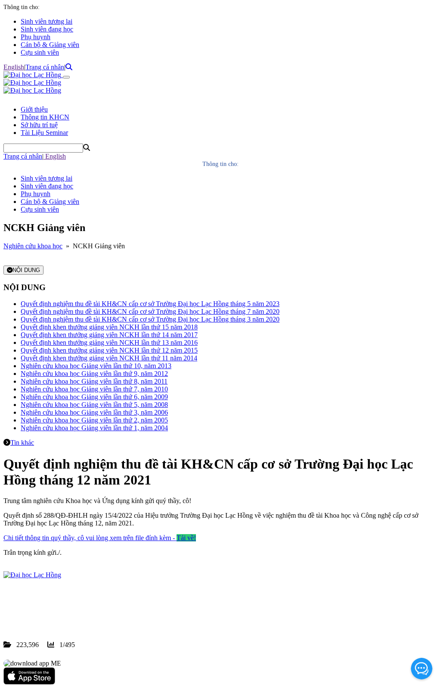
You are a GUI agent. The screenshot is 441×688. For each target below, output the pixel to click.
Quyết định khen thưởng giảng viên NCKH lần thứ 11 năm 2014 (109, 358)
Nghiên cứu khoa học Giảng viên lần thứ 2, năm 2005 (94, 420)
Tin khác (22, 442)
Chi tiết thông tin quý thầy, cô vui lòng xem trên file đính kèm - (99, 537)
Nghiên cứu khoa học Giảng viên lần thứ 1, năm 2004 (94, 428)
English (13, 67)
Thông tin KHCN (45, 117)
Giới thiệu (34, 109)
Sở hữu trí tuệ (39, 124)
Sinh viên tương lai (46, 21)
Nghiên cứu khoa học (32, 246)
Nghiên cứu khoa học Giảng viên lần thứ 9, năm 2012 (94, 373)
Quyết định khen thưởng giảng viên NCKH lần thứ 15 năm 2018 (109, 327)
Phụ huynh (35, 37)
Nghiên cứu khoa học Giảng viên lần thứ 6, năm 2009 (94, 396)
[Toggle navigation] (66, 77)
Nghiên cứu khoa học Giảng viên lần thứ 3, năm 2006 (94, 412)
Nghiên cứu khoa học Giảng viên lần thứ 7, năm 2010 (94, 389)
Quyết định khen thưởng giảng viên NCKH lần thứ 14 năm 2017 (109, 334)
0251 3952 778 (73, 606)
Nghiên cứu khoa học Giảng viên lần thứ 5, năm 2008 (94, 404)
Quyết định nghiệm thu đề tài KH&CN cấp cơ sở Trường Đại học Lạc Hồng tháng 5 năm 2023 (150, 303)
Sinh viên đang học (47, 29)
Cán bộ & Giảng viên (50, 44)
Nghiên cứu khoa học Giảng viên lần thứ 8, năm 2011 (94, 381)
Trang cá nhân (44, 67)
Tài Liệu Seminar (44, 132)
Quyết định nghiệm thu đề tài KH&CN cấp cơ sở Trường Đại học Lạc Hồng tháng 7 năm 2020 (150, 311)
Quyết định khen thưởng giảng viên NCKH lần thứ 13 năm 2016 (109, 342)
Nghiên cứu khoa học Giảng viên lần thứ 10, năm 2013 (96, 365)
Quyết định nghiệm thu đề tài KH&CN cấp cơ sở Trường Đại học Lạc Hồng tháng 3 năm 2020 (150, 319)
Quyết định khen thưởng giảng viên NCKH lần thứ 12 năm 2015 (109, 350)
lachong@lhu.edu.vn (68, 613)
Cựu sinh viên (40, 52)
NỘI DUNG (26, 270)
